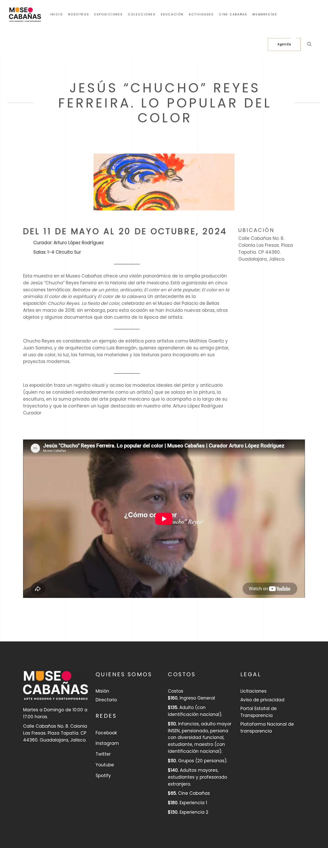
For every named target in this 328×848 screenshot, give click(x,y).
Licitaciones (253, 691)
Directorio (106, 700)
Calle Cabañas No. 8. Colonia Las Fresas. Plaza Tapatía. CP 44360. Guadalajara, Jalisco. (265, 248)
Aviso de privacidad (262, 700)
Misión (102, 691)
